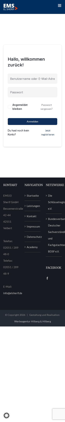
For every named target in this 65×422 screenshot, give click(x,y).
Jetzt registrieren (47, 132)
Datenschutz (33, 236)
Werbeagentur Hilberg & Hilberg (32, 321)
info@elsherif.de (12, 293)
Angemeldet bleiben (20, 106)
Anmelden (32, 121)
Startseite (33, 195)
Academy (32, 247)
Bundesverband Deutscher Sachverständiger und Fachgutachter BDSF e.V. (54, 235)
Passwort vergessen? (46, 106)
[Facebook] (47, 278)
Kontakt (31, 216)
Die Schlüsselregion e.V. (54, 202)
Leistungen (33, 205)
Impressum (33, 226)
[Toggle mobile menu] (60, 5)
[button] (6, 415)
